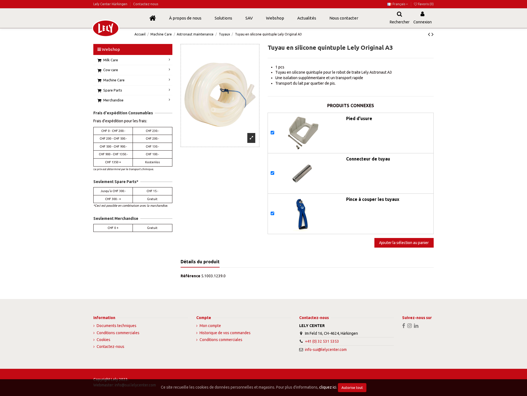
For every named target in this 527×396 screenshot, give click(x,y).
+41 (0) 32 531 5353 (322, 341)
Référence (190, 276)
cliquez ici (327, 387)
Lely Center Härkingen (110, 4)
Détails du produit (200, 261)
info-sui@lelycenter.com (326, 349)
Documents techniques (116, 325)
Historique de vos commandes (225, 333)
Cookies (103, 339)
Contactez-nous (145, 4)
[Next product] (432, 34)
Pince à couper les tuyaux (372, 199)
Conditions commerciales (118, 333)
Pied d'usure (359, 118)
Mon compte (210, 325)
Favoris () (425, 4)
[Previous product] (429, 34)
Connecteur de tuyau (368, 158)
